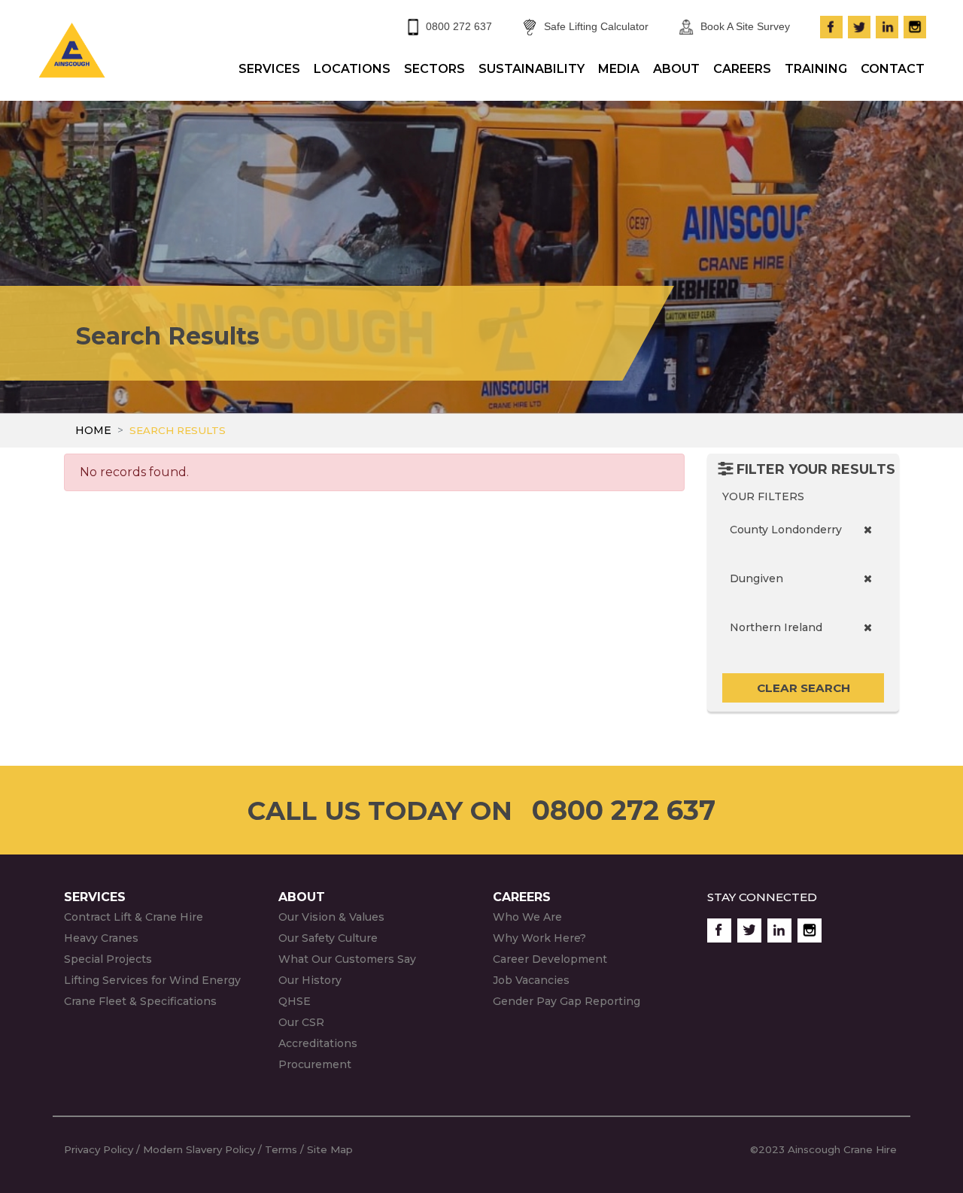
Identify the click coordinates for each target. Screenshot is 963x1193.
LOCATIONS (352, 69)
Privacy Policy (98, 1149)
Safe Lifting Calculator (596, 26)
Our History (310, 980)
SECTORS (434, 69)
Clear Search (803, 688)
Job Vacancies (531, 980)
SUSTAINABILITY (531, 69)
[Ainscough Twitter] (859, 24)
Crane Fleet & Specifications (140, 1001)
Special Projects (108, 959)
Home (93, 430)
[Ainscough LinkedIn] (887, 24)
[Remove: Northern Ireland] (867, 628)
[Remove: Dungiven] (867, 579)
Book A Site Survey (745, 26)
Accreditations (317, 1043)
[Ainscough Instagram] (915, 24)
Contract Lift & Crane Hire (133, 917)
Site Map (331, 1149)
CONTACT (893, 69)
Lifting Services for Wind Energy (152, 980)
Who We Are (527, 917)
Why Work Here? (539, 938)
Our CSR (301, 1022)
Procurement (314, 1064)
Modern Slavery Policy (199, 1149)
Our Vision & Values (331, 917)
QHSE (294, 1001)
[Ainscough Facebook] (831, 24)
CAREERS (742, 69)
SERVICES (269, 69)
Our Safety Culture (328, 938)
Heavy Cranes (101, 938)
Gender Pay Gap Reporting (566, 1001)
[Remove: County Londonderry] (867, 530)
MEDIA (618, 69)
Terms (281, 1149)
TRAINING (816, 69)
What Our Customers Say (347, 959)
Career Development (550, 959)
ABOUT (676, 69)
